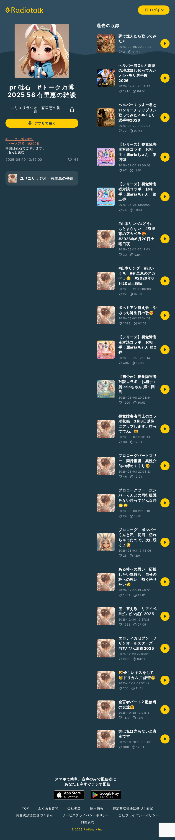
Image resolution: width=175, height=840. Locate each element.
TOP (25, 808)
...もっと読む (14, 152)
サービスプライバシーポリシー (85, 815)
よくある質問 (48, 808)
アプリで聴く (45, 123)
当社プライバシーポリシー (138, 815)
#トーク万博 (16, 143)
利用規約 (87, 822)
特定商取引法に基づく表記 (133, 808)
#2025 (33, 143)
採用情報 (96, 808)
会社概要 (74, 808)
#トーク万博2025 (19, 139)
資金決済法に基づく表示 (34, 815)
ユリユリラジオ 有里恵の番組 (35, 109)
